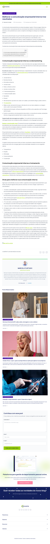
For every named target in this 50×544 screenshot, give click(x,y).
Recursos (4, 524)
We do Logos (29, 227)
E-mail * (5, 440)
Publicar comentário (12, 448)
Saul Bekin (27, 132)
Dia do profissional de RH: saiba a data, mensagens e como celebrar (20, 322)
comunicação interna (22, 72)
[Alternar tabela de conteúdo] (24, 50)
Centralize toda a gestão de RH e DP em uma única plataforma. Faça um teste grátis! (25, 3)
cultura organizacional (17, 171)
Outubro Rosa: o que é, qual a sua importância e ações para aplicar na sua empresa (24, 360)
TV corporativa (7, 103)
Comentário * (7, 419)
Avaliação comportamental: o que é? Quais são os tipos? (17, 399)
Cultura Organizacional (7, 319)
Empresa (4, 519)
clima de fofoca (21, 197)
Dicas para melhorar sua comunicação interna (14, 55)
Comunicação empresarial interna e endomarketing (15, 52)
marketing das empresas (13, 65)
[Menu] (47, 6)
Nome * (5, 434)
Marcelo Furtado (7, 22)
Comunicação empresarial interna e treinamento (14, 54)
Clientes (4, 528)
